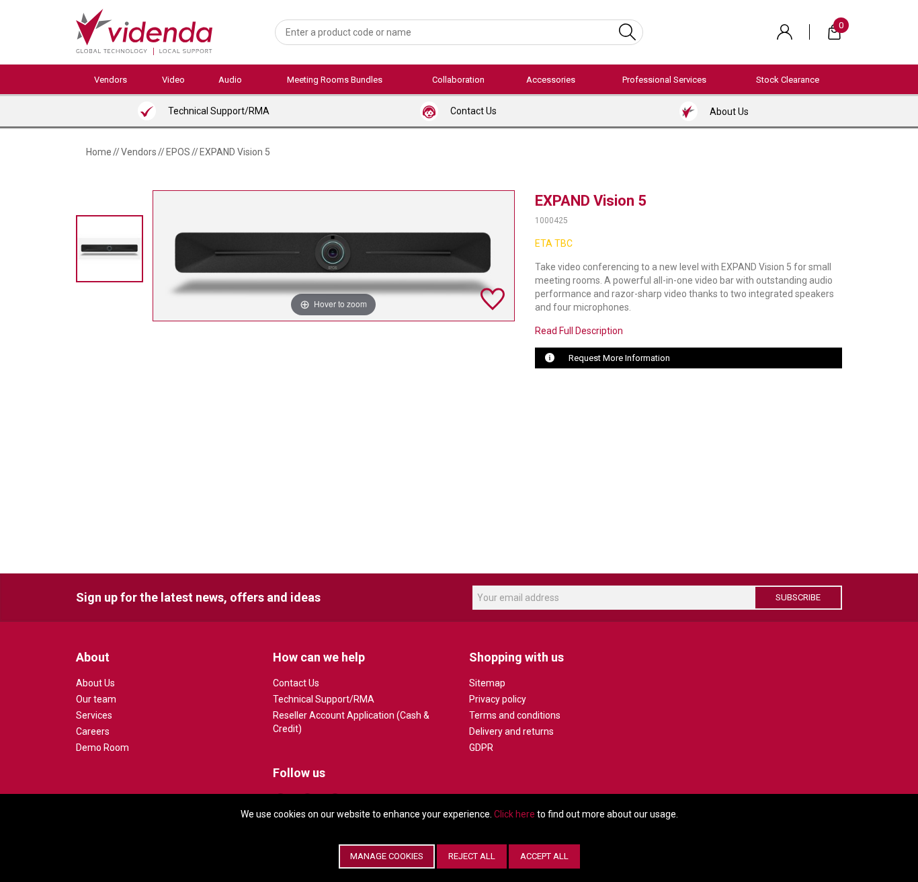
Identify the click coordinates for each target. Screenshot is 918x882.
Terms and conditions (514, 715)
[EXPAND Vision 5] (109, 248)
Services (94, 715)
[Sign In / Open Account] (784, 32)
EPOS (178, 152)
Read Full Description (579, 330)
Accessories (550, 80)
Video (173, 80)
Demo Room (102, 747)
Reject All (471, 856)
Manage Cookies (386, 856)
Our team (96, 699)
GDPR (481, 747)
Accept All (544, 856)
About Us (95, 683)
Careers (93, 731)
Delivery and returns (511, 731)
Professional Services (664, 80)
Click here (514, 814)
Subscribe (798, 597)
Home (99, 152)
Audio (230, 80)
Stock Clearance (787, 80)
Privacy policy (497, 699)
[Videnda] (144, 31)
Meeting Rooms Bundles (334, 80)
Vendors (110, 80)
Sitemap (487, 683)
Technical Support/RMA (323, 699)
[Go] (627, 32)
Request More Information (619, 358)
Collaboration (458, 80)
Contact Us (296, 683)
